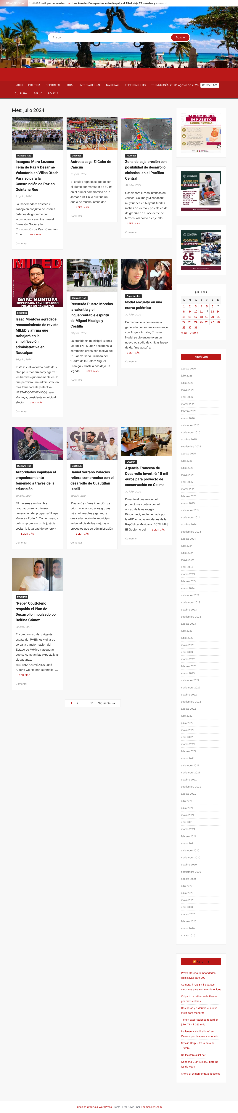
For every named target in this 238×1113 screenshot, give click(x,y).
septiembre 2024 (191, 531)
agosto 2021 (188, 793)
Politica (34, 85)
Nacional (112, 85)
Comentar (21, 243)
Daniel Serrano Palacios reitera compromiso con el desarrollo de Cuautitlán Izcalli (92, 480)
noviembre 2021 (190, 772)
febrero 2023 (188, 666)
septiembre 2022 (191, 701)
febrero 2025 (188, 496)
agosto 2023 (188, 623)
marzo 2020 (188, 914)
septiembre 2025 (191, 446)
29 (183, 327)
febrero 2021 (188, 836)
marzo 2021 (188, 829)
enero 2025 (188, 503)
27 (212, 322)
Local (69, 85)
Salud (38, 93)
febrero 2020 (188, 921)
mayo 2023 (187, 645)
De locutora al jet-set (193, 1054)
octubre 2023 (189, 609)
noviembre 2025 (190, 432)
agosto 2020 (188, 878)
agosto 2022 (188, 708)
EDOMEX (22, 313)
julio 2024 (186, 545)
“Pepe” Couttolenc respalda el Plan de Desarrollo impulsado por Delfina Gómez (36, 612)
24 (195, 322)
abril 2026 (187, 396)
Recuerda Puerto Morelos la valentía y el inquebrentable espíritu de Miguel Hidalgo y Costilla (91, 315)
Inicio (19, 85)
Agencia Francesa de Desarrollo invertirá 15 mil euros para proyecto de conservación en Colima (146, 476)
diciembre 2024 (190, 510)
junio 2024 (187, 552)
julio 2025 (186, 460)
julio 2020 (186, 885)
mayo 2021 (187, 815)
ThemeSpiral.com (151, 1106)
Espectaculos (135, 85)
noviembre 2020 (190, 857)
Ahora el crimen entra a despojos (200, 1073)
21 (218, 316)
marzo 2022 (188, 744)
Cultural (21, 93)
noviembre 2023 (190, 602)
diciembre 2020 (190, 850)
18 (201, 316)
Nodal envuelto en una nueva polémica (143, 304)
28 (218, 322)
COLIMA (131, 462)
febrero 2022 (188, 751)
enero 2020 (188, 928)
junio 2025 (187, 467)
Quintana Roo (24, 155)
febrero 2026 (188, 411)
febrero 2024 (188, 581)
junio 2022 (187, 722)
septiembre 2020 (191, 871)
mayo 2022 (187, 730)
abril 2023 (187, 652)
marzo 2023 (188, 659)
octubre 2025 (189, 439)
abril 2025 (187, 481)
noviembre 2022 (190, 687)
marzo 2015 (188, 935)
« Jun (184, 332)
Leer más (35, 234)
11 (92, 703)
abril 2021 (187, 822)
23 (189, 322)
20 (212, 316)
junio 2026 (187, 382)
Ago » (194, 332)
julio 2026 (186, 375)
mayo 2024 (187, 559)
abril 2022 (187, 737)
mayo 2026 (187, 389)
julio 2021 (186, 800)
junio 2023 (187, 637)
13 (212, 311)
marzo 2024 (188, 574)
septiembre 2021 (191, 786)
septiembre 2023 (191, 616)
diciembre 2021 (190, 765)
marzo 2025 (188, 488)
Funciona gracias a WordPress (93, 1106)
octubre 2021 (189, 779)
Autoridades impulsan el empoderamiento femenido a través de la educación (36, 480)
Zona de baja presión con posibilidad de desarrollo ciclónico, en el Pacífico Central (146, 170)
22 (183, 322)
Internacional (90, 85)
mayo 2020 (187, 899)
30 (189, 327)
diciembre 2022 (190, 680)
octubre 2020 (189, 864)
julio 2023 (186, 630)
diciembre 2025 (190, 425)
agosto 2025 (188, 453)
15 (183, 316)
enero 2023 (188, 673)
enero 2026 (188, 418)
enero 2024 (188, 588)
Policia (53, 93)
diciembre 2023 (190, 595)
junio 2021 (187, 807)
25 (201, 322)
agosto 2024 (188, 538)
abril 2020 (187, 907)
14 (218, 311)
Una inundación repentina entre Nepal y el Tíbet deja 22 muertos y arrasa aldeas (96, 3)
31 (195, 327)
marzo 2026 (188, 403)
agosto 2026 (188, 368)
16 (189, 316)
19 (206, 316)
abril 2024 (187, 566)
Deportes (53, 85)
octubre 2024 (189, 524)
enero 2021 (188, 843)
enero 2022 (188, 758)
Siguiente (104, 703)
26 (206, 322)
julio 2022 (186, 715)
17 (195, 316)
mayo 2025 (187, 474)
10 (195, 311)
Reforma (203, 961)
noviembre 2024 (190, 517)
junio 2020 (187, 892)
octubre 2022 (189, 694)
